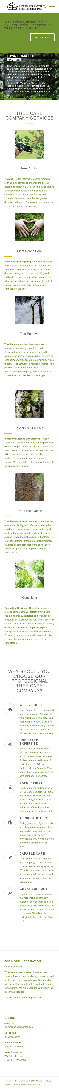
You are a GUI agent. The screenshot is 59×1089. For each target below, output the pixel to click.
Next (56, 76)
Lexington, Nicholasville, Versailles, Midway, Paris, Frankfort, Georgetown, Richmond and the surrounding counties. (28, 84)
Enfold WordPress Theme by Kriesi (26, 1084)
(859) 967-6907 (12, 1036)
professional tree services (19, 91)
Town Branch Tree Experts (33, 710)
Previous (3, 76)
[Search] (43, 6)
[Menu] (50, 6)
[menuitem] (43, 6)
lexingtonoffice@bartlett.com (19, 1026)
